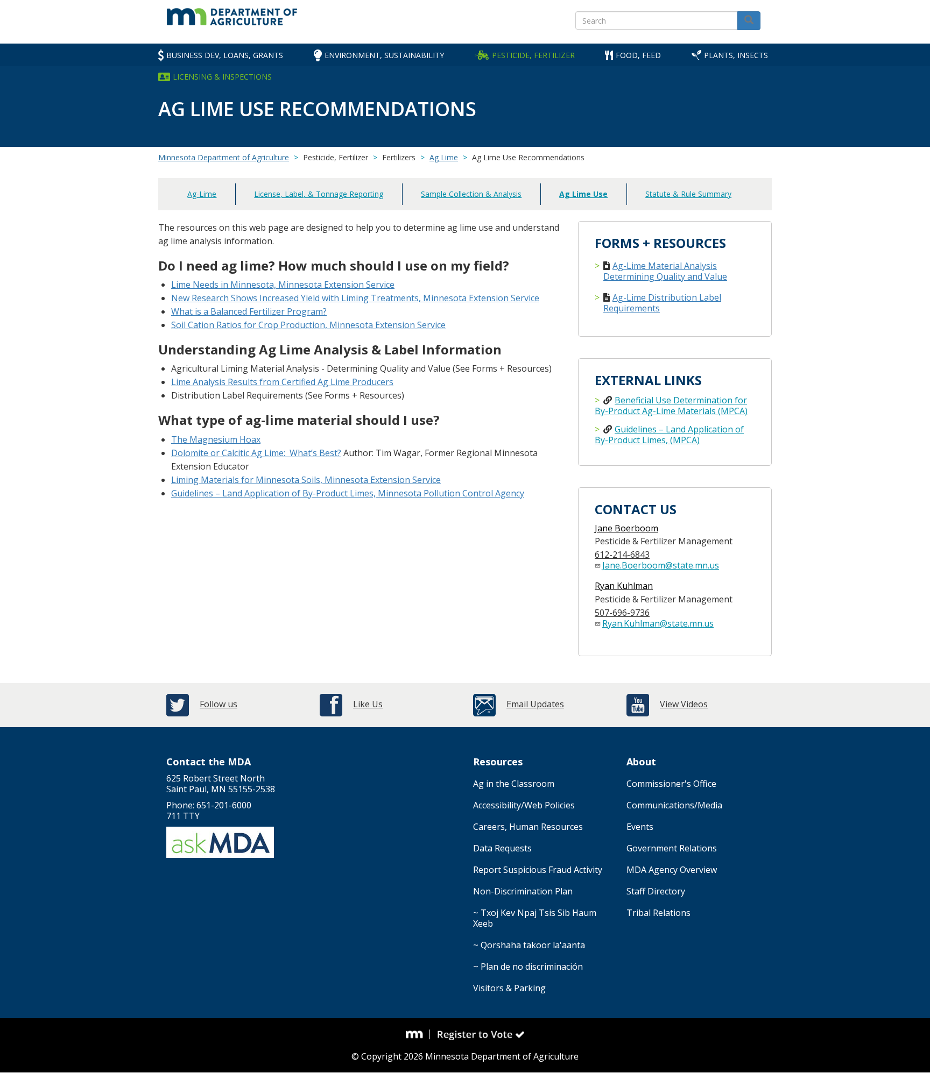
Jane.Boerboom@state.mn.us (660, 565)
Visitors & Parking (509, 988)
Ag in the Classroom (513, 784)
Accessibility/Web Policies (524, 805)
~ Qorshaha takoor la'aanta (529, 945)
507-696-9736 (622, 613)
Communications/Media (674, 805)
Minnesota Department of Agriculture (223, 157)
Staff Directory (655, 891)
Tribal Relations (658, 913)
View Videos (684, 704)
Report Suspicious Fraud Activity (537, 870)
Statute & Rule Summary (688, 194)
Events (639, 827)
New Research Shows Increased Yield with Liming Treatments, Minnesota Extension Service (355, 298)
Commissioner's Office (671, 784)
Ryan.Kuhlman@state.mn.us (658, 623)
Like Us (368, 704)
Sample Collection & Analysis (471, 194)
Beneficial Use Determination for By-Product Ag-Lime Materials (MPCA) (671, 405)
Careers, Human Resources (528, 827)
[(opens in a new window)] (418, 1035)
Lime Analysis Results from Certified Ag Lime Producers (282, 382)
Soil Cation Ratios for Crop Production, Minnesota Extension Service (308, 325)
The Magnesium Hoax (215, 439)
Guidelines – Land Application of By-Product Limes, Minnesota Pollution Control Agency (347, 493)
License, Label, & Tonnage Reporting (318, 194)
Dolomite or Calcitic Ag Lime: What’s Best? (256, 453)
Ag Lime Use (583, 194)
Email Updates (535, 704)
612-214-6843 (622, 554)
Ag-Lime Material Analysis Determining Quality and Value (665, 271)
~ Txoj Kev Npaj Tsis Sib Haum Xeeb (534, 918)
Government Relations (671, 848)
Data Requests (502, 848)
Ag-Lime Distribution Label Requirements (662, 303)
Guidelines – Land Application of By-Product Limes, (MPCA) (669, 434)
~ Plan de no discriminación (528, 966)
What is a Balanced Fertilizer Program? (249, 311)
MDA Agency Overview (671, 870)
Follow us (218, 704)
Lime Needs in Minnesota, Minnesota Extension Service (282, 284)
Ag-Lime (201, 194)
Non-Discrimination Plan (523, 891)
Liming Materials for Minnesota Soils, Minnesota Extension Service (306, 480)
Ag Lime (443, 157)
